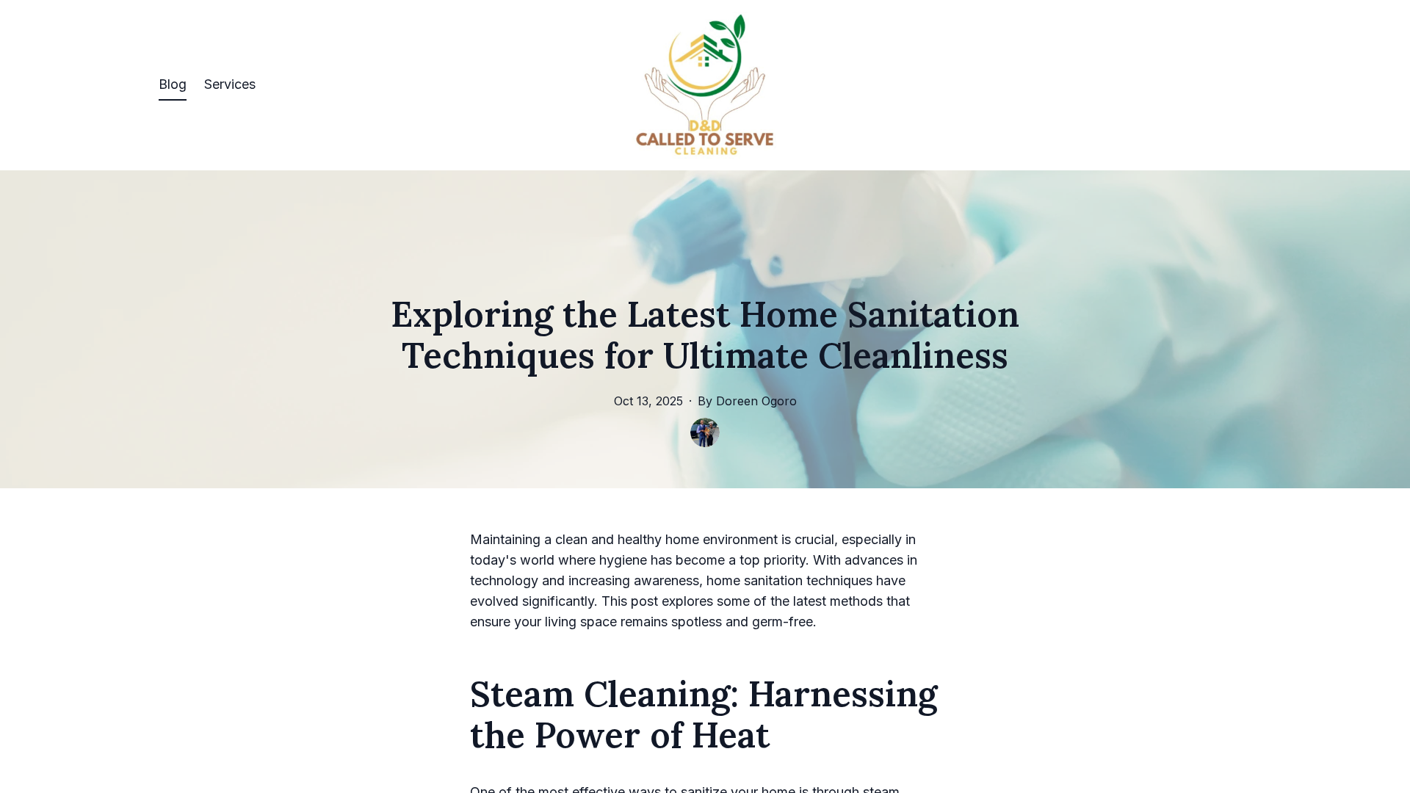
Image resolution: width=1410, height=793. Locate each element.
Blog (173, 84)
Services (230, 84)
